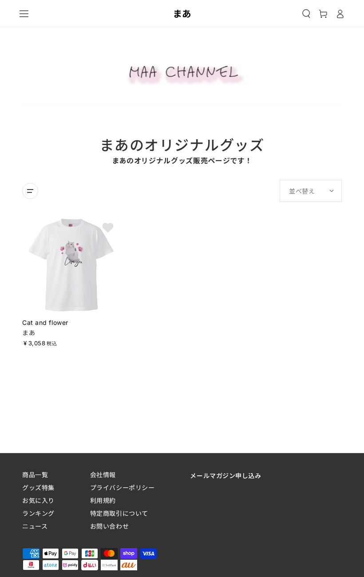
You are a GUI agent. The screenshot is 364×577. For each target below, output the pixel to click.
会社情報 (103, 474)
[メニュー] (24, 14)
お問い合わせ (109, 526)
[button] (306, 14)
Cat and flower (45, 322)
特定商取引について (119, 513)
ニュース (34, 526)
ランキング (38, 513)
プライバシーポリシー (122, 487)
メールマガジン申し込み (225, 475)
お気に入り (38, 500)
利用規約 (103, 500)
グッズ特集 (38, 487)
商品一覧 (35, 474)
